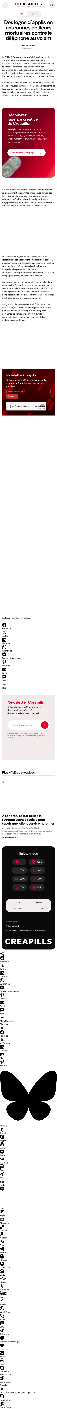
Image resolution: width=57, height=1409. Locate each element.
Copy (31, 1392)
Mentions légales (12, 922)
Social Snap (5, 1382)
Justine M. (30, 45)
